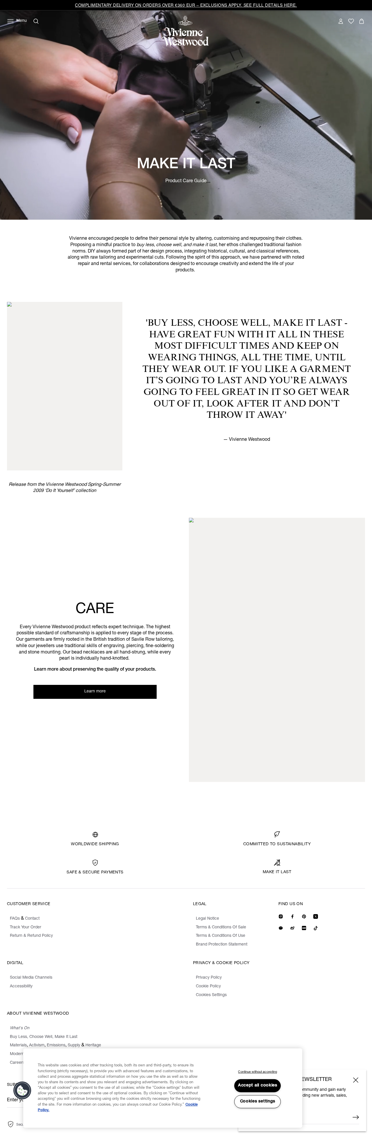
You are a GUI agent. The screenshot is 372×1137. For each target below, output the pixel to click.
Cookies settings (258, 1102)
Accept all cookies (257, 1086)
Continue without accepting (257, 1072)
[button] (22, 1090)
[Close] (355, 1080)
